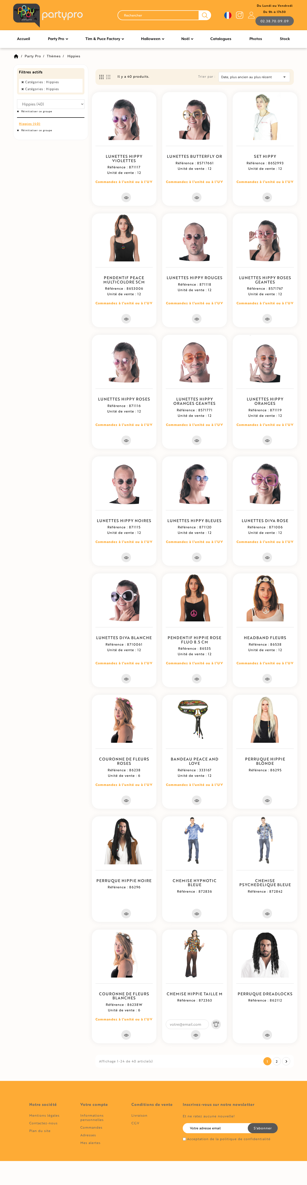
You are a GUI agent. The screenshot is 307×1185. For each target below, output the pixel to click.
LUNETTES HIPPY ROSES (124, 399)
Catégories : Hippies (42, 82)
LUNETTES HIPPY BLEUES (194, 520)
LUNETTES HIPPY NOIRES (124, 520)
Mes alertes (90, 1142)
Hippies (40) (29, 123)
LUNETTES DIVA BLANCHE (124, 637)
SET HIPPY (265, 156)
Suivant (286, 1061)
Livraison (139, 1115)
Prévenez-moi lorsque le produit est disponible (216, 1024)
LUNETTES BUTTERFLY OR (194, 156)
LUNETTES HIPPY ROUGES (195, 277)
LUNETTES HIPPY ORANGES (265, 401)
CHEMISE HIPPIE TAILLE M (195, 993)
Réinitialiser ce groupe (36, 111)
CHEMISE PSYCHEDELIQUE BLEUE (265, 883)
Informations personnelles (92, 1117)
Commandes (91, 1127)
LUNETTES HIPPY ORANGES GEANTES (194, 401)
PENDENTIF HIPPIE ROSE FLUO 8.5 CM (194, 640)
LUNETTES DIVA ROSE (265, 520)
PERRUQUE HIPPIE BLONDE (265, 761)
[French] (227, 15)
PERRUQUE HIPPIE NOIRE (124, 880)
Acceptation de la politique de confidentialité (229, 1139)
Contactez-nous (43, 1123)
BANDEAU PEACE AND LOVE (194, 761)
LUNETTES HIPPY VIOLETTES (124, 158)
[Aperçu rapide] (126, 197)
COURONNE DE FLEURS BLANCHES (124, 996)
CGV (135, 1123)
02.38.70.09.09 (274, 21)
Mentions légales (44, 1115)
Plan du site (40, 1130)
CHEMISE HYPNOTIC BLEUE (195, 883)
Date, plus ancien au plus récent (254, 77)
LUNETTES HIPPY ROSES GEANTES (265, 280)
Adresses (88, 1135)
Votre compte (94, 1104)
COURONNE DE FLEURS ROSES (124, 761)
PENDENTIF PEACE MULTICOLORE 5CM (124, 280)
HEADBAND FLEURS (265, 637)
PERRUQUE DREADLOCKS (265, 993)
